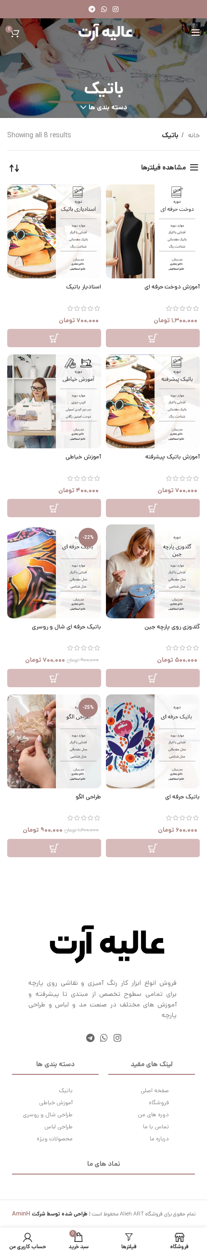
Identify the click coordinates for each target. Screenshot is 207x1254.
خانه (193, 135)
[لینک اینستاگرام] (115, 9)
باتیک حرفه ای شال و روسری (66, 626)
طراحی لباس (58, 1127)
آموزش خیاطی (83, 456)
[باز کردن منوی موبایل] (196, 32)
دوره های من (153, 1114)
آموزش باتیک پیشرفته (172, 456)
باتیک (66, 1090)
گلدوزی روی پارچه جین (172, 626)
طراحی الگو (88, 796)
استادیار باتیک (83, 286)
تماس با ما (156, 1127)
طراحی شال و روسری (48, 1114)
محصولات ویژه (55, 1139)
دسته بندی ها (108, 107)
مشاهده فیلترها (163, 167)
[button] (153, 338)
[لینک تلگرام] (92, 9)
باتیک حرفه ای (182, 796)
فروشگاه (159, 1102)
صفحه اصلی (155, 1090)
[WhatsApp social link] (104, 9)
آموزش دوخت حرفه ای (172, 286)
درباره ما (159, 1139)
